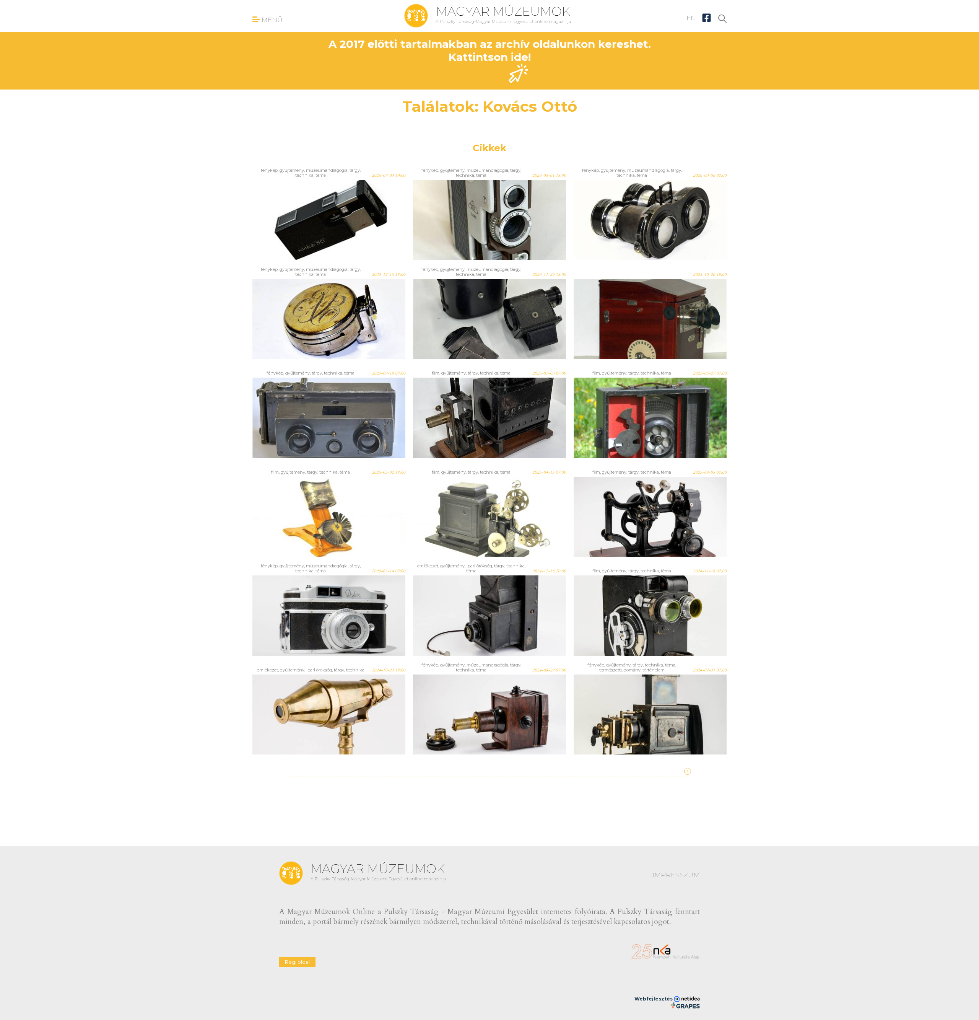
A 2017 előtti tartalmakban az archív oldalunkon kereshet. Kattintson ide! (490, 50)
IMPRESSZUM (676, 875)
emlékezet (427, 566)
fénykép (269, 170)
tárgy (355, 170)
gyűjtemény (292, 170)
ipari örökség (479, 566)
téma (320, 175)
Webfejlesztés (654, 999)
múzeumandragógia (327, 170)
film (435, 373)
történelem (653, 670)
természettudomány (620, 670)
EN (691, 18)
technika (304, 175)
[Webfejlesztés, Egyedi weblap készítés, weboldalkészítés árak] (685, 1005)
